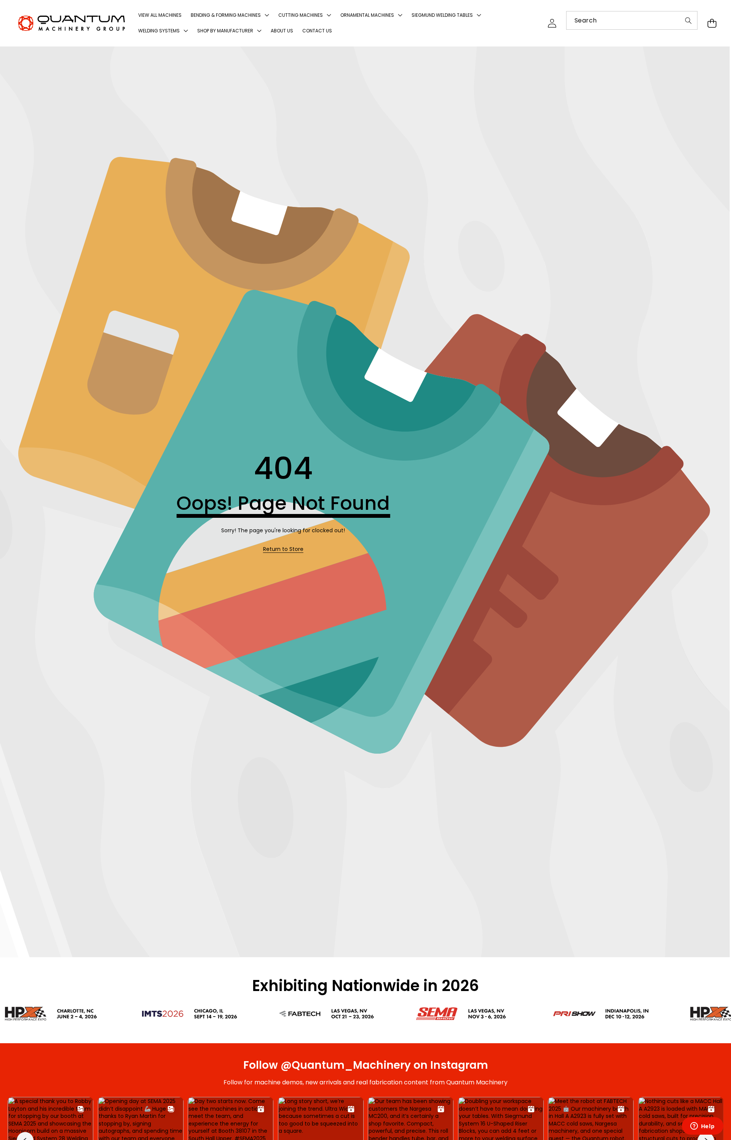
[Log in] (551, 23)
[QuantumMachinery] (71, 23)
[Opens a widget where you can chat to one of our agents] (702, 1126)
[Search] (688, 20)
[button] (711, 23)
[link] (283, 549)
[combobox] (632, 20)
